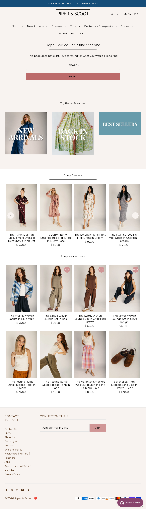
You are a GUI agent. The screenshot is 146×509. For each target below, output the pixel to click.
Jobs (7, 462)
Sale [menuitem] (82, 33)
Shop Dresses (73, 175)
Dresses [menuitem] (56, 26)
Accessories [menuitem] (66, 33)
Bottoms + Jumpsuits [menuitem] (98, 26)
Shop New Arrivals (73, 256)
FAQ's (8, 433)
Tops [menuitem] (73, 26)
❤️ (35, 498)
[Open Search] (112, 13)
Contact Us (11, 429)
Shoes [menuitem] (125, 26)
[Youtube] (22, 490)
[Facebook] (6, 490)
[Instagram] (12, 490)
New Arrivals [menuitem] (35, 26)
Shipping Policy (13, 449)
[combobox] (73, 65)
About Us (10, 437)
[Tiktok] (28, 490)
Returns (9, 445)
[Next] (135, 215)
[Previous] (10, 215)
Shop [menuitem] (15, 26)
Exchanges (11, 441)
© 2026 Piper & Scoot (18, 498)
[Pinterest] (17, 490)
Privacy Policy (12, 474)
